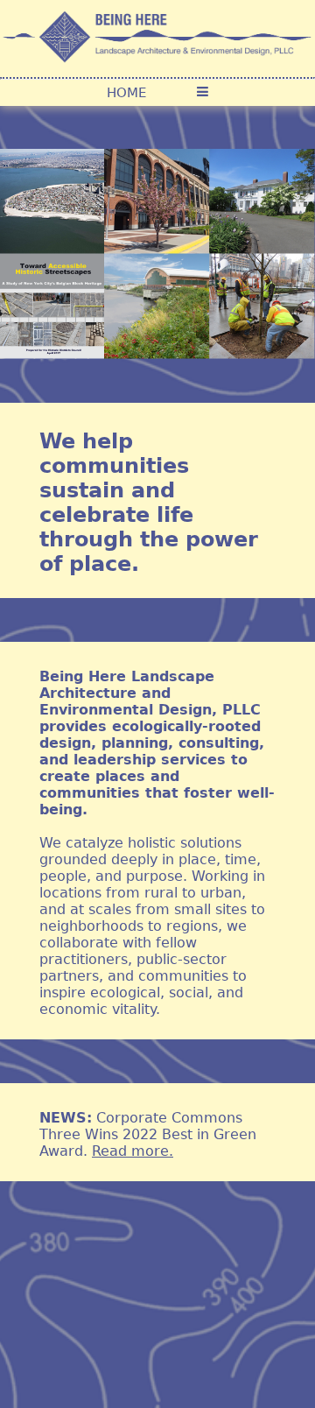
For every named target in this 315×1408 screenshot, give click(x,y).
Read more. (132, 1151)
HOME (126, 93)
